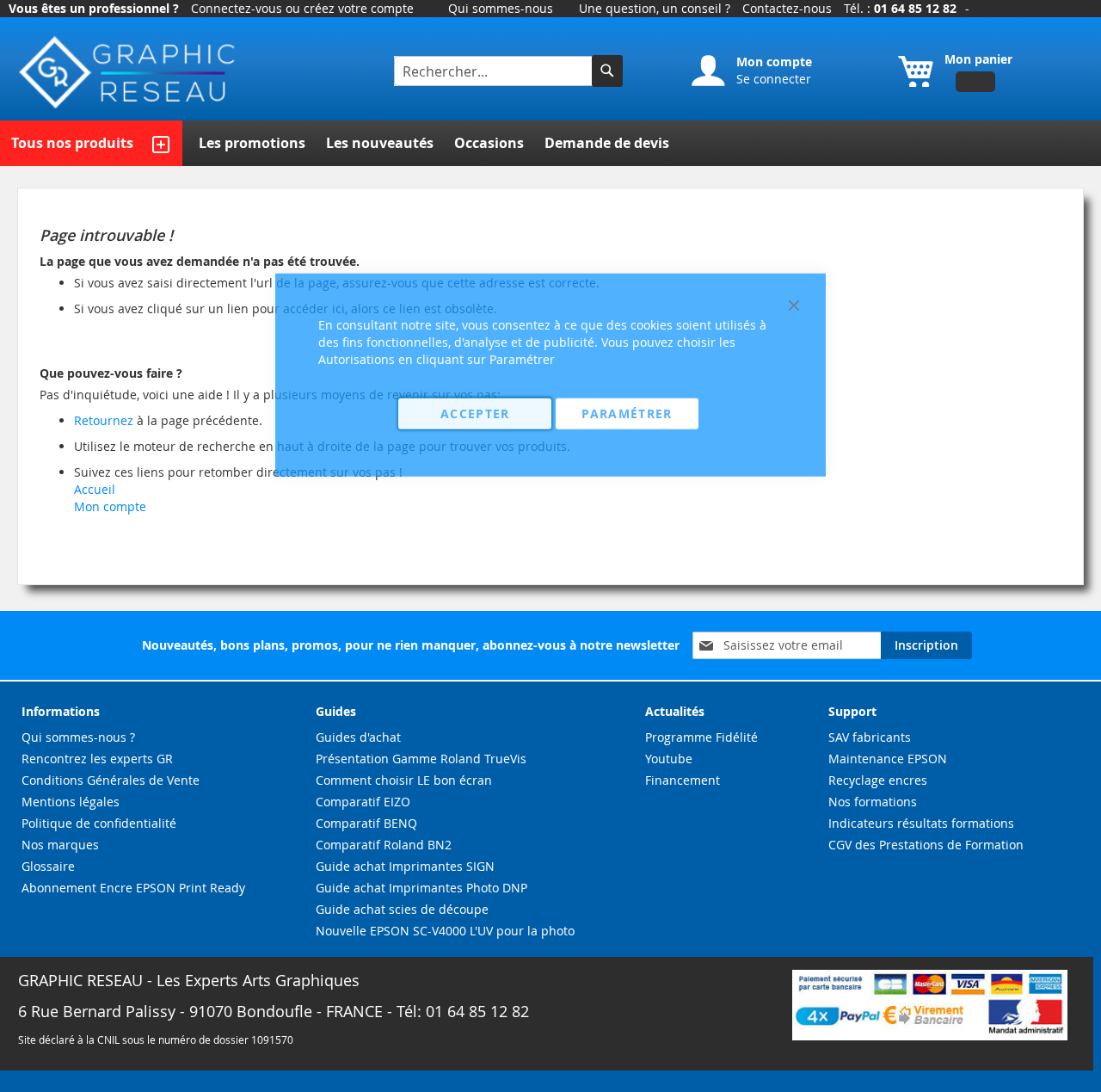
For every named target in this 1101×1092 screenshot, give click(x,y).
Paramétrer (627, 412)
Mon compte (110, 506)
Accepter (475, 412)
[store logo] (129, 72)
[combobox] (495, 71)
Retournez (103, 420)
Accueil (94, 489)
